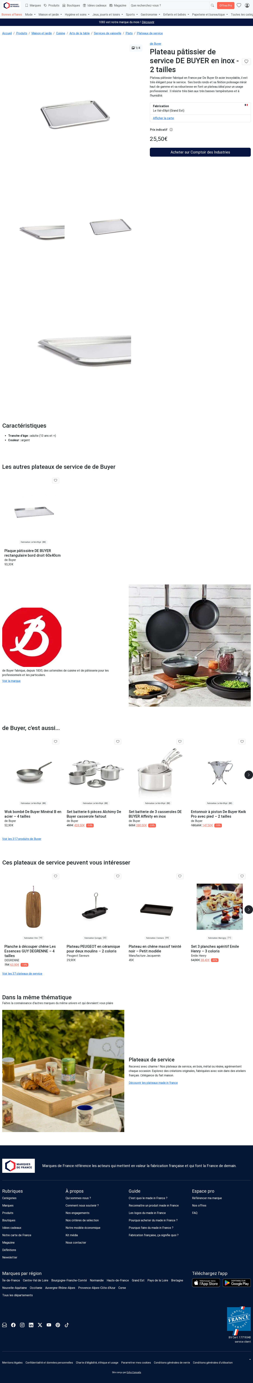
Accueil (7, 33)
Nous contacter (76, 1242)
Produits (53, 5)
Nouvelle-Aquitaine (14, 1288)
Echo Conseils (134, 1372)
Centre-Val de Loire (35, 1280)
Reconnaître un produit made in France (154, 1205)
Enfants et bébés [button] (175, 14)
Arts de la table (79, 33)
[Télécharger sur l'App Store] (206, 1282)
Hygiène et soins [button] (76, 14)
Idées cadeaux (96, 5)
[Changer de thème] (250, 1359)
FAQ (194, 1213)
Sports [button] (131, 14)
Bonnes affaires (11, 14)
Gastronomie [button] (149, 14)
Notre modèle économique (83, 1228)
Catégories (9, 1198)
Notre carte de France (16, 1235)
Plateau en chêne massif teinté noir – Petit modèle (155, 948)
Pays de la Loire (157, 1280)
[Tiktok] (66, 1325)
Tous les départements (17, 1295)
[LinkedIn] (31, 1325)
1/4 (137, 48)
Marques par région (22, 1273)
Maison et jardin (41, 33)
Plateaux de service (150, 33)
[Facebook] (13, 1325)
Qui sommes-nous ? (78, 1198)
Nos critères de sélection (82, 1220)
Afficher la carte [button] (163, 118)
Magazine (120, 5)
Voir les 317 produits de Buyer (21, 839)
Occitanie (36, 1288)
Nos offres (199, 1205)
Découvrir (148, 22)
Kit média (72, 1235)
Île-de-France (11, 1280)
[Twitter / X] (40, 1325)
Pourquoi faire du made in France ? (151, 1228)
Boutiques (73, 5)
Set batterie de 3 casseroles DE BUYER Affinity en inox (155, 814)
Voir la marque (11, 681)
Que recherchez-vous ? (146, 5)
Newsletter (9, 1257)
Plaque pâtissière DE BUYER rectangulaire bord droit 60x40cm (32, 553)
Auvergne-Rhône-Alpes (60, 1288)
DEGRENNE (11, 960)
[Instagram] (22, 1325)
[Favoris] (239, 5)
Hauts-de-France (118, 1280)
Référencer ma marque (207, 1198)
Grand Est (138, 1280)
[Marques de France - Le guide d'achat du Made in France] (11, 5)
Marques (35, 5)
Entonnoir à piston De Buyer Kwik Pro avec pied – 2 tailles (218, 814)
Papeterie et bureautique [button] (209, 14)
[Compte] (247, 5)
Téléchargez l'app (209, 1273)
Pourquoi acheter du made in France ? (153, 1220)
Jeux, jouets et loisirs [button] (106, 14)
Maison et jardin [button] (49, 14)
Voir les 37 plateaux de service (22, 973)
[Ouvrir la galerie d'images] (73, 113)
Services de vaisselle (107, 33)
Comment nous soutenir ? (82, 1205)
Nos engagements (77, 1213)
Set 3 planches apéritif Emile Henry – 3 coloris (215, 948)
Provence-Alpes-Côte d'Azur (96, 1288)
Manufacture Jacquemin (144, 955)
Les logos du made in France (147, 1213)
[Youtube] (49, 1325)
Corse (122, 1288)
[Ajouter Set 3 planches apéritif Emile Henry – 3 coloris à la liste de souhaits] (242, 876)
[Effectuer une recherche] (212, 5)
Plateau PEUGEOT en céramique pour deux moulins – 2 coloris (93, 948)
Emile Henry (198, 955)
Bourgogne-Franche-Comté (69, 1280)
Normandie (97, 1280)
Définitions (9, 1250)
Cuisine (60, 33)
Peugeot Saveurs (78, 955)
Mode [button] (29, 14)
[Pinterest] (58, 1325)
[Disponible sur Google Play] (237, 1283)
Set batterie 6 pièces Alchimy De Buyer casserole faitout (94, 814)
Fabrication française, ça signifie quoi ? (154, 1235)
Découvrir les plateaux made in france (153, 1083)
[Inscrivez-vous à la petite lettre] (4, 1325)
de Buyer (155, 43)
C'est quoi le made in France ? (148, 1198)
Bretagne (177, 1280)
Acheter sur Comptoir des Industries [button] (200, 152)
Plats (129, 33)
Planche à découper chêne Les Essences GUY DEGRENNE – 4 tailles (30, 951)
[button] (136, 1362)
